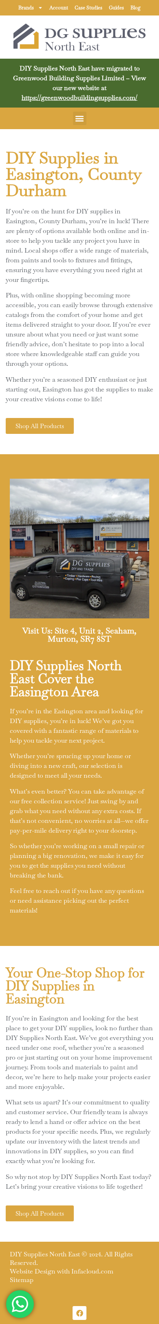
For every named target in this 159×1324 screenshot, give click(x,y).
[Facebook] (79, 1313)
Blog (135, 7)
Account (58, 7)
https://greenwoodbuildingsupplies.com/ (79, 97)
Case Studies (88, 7)
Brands (26, 7)
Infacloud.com (92, 1271)
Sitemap (21, 1280)
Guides (116, 7)
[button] (79, 118)
